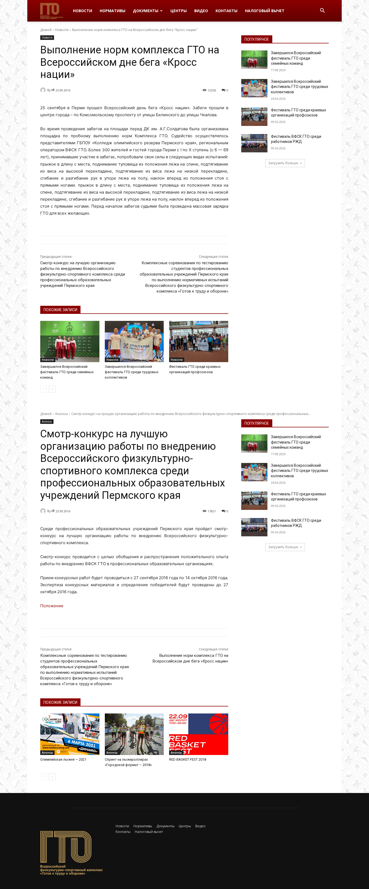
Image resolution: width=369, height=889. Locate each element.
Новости (82, 10)
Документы (145, 10)
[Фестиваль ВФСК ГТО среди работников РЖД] (254, 143)
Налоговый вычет (264, 10)
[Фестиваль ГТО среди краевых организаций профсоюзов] (198, 341)
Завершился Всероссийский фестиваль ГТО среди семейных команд (66, 372)
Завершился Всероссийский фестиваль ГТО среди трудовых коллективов (131, 372)
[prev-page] (43, 389)
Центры (178, 10)
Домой (46, 30)
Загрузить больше (283, 163)
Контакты (226, 10)
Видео (201, 10)
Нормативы (112, 10)
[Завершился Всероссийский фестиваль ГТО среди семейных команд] (69, 341)
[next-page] (52, 389)
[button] (322, 11)
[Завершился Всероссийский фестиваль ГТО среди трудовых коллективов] (134, 341)
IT (53, 90)
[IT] (43, 90)
